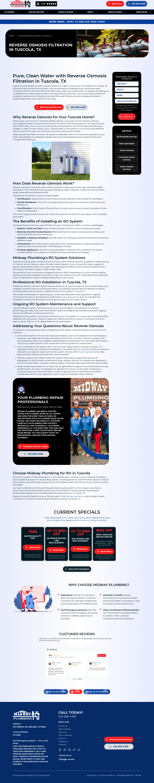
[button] (10, 12)
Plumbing (62, 726)
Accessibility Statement (124, 775)
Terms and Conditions (106, 775)
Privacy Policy (92, 775)
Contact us (63, 741)
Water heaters (64, 729)
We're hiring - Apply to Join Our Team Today (77, 21)
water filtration (32, 121)
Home (11, 36)
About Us (62, 738)
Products (62, 744)
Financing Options (87, 352)
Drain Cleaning (126, 150)
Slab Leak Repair (126, 143)
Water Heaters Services (126, 168)
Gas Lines (62, 732)
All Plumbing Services (127, 137)
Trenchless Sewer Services (127, 158)
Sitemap (138, 775)
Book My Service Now (71, 496)
